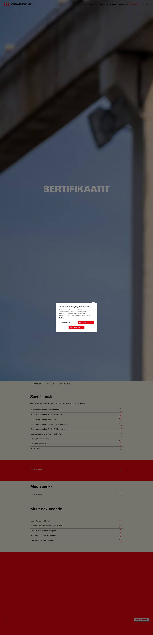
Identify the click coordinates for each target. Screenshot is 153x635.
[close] (93, 303)
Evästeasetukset (65, 322)
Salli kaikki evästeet (75, 327)
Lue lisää (61, 317)
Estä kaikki (83, 322)
